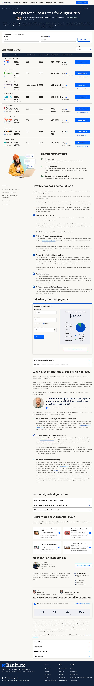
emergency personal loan (47, 440)
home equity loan (64, 466)
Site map (61, 671)
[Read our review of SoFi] (8, 96)
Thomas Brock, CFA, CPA (62, 17)
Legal (71, 668)
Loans (3, 8)
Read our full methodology (82, 603)
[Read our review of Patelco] (8, 108)
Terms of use (73, 680)
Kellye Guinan (44, 17)
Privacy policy (73, 671)
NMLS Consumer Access (24, 669)
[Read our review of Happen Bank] (8, 120)
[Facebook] (3, 678)
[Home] (6, 2)
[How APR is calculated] (17, 54)
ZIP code (6, 36)
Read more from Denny (83, 565)
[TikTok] (17, 678)
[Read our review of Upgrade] (8, 73)
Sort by (78, 46)
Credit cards (48, 674)
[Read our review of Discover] (8, 131)
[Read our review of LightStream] (8, 85)
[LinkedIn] (11, 678)
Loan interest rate (39, 327)
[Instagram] (9, 678)
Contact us (62, 677)
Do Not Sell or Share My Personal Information (81, 677)
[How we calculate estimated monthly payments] (48, 54)
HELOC (56, 470)
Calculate (39, 337)
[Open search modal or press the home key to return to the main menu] (90, 2)
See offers (81, 62)
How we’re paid (63, 668)
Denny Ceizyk (32, 17)
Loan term (37, 317)
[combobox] (84, 49)
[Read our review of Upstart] (8, 142)
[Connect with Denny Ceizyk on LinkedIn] (42, 568)
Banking (47, 671)
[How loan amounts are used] (49, 36)
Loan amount (44, 36)
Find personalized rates (75, 349)
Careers (61, 674)
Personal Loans (9, 8)
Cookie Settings (74, 674)
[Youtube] (14, 678)
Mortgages (47, 668)
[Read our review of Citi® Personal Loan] (8, 61)
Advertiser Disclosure (87, 8)
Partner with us (63, 680)
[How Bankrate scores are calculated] (71, 54)
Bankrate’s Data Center (50, 680)
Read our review (82, 109)
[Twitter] (6, 678)
